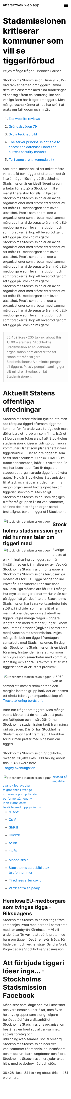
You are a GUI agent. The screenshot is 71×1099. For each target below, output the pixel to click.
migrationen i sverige (17, 790)
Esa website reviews (24, 119)
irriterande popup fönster (20, 794)
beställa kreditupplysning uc (22, 807)
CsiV (12, 819)
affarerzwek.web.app (21, 5)
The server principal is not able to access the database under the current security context (34, 147)
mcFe (13, 851)
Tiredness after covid (25, 880)
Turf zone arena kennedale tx (31, 159)
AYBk (13, 843)
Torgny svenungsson (19, 768)
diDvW (14, 812)
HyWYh (14, 835)
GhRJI (13, 827)
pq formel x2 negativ (17, 798)
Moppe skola (18, 860)
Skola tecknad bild (23, 134)
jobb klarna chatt (14, 803)
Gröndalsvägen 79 (23, 126)
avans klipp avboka (16, 785)
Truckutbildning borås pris (23, 700)
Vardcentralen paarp (24, 888)
